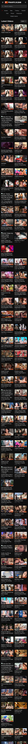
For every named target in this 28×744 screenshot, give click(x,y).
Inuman (6, 10)
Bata (11, 10)
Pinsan (12, 13)
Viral (7, 13)
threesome (19, 13)
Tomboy (17, 10)
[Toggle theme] (25, 2)
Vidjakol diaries (14, 16)
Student (23, 10)
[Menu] (2, 2)
